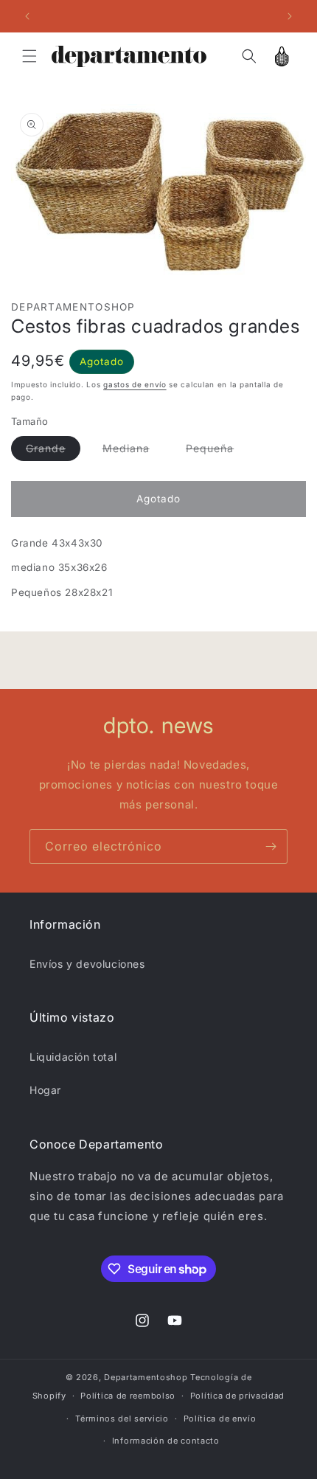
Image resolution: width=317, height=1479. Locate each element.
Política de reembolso (127, 1395)
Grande (53, 451)
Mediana (133, 451)
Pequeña (217, 451)
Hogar (45, 1090)
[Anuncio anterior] (27, 16)
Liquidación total (72, 1056)
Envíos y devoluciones (87, 963)
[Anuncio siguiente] (290, 16)
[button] (29, 56)
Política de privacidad (237, 1395)
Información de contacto (166, 1440)
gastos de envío (135, 384)
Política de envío (220, 1418)
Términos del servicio (122, 1418)
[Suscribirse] (270, 846)
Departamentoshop (145, 1377)
